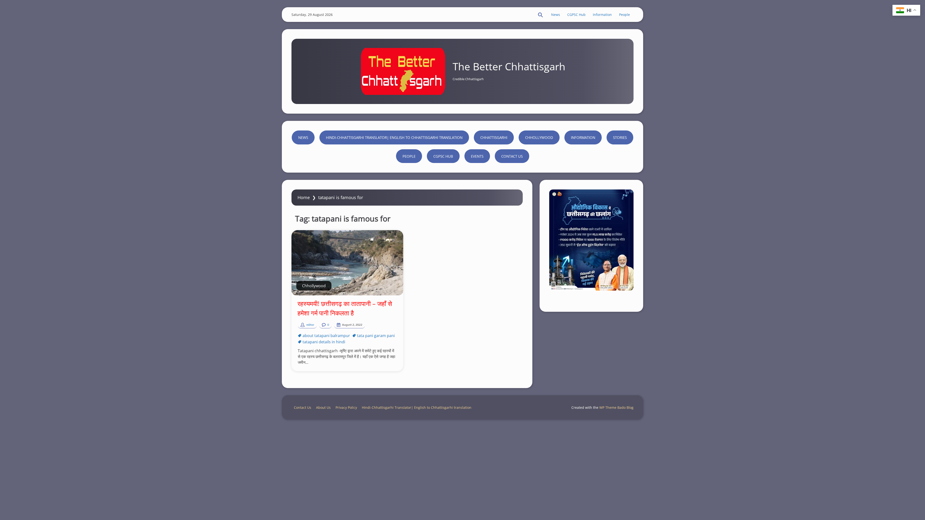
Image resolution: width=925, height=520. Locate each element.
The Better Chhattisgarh (509, 66)
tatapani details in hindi (324, 342)
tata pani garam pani (376, 336)
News (555, 14)
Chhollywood (539, 137)
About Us (323, 407)
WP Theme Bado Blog (616, 407)
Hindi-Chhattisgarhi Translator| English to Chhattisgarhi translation (394, 137)
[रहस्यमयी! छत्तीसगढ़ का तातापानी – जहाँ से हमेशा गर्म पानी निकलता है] (347, 262)
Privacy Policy (346, 407)
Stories (620, 137)
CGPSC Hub (576, 14)
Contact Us (512, 156)
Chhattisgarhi (493, 137)
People (624, 14)
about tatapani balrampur (326, 336)
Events (477, 156)
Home (303, 197)
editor (310, 324)
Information (602, 14)
